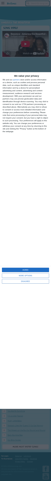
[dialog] (25, 240)
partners (16, 80)
